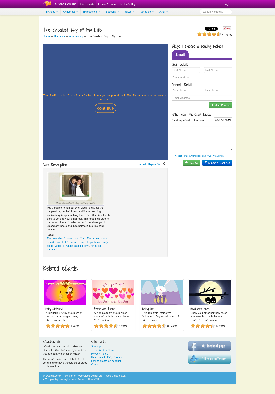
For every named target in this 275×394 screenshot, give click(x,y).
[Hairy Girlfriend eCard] (65, 304)
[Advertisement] (16, 76)
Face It (59, 242)
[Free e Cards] (48, 4)
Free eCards (87, 4)
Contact (95, 364)
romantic (52, 249)
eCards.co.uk (65, 3)
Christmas (69, 11)
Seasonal (111, 11)
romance (96, 246)
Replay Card (155, 164)
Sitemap (96, 346)
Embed (142, 164)
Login (227, 4)
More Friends (222, 105)
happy (69, 246)
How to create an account (106, 361)
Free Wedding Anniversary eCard (66, 238)
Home (46, 36)
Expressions (90, 11)
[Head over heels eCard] (210, 304)
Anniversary (76, 36)
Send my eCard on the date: (188, 120)
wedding (59, 246)
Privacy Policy (99, 353)
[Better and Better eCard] (113, 304)
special (78, 246)
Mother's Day (128, 4)
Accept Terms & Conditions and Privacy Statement (199, 155)
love (86, 246)
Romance (146, 11)
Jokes (128, 11)
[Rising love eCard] (162, 304)
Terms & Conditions (102, 350)
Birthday (50, 11)
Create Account (107, 4)
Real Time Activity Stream (106, 357)
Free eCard (71, 242)
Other (162, 11)
